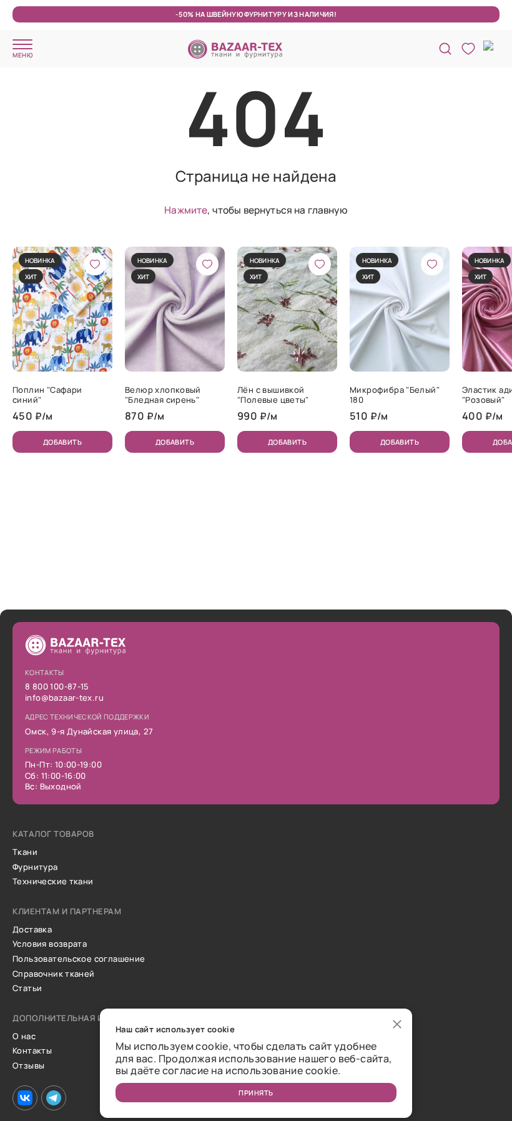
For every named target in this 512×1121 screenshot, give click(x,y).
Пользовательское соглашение (78, 959)
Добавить (62, 442)
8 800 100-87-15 (57, 687)
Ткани (24, 852)
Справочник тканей (53, 974)
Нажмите (185, 210)
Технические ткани (53, 882)
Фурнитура (35, 867)
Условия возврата (49, 944)
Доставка (32, 930)
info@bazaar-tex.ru (64, 698)
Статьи (27, 989)
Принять (256, 1092)
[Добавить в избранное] (95, 264)
